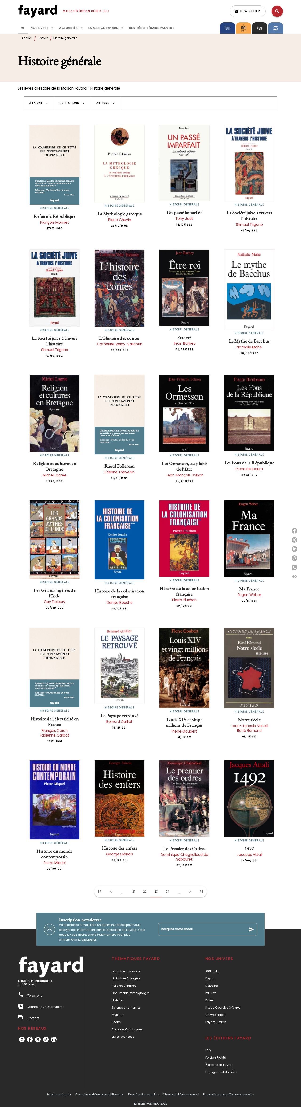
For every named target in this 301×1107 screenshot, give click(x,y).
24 (167, 891)
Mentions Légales (59, 1094)
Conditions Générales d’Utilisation (99, 1094)
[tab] (23, 28)
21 (133, 891)
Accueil (27, 38)
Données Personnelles (143, 1094)
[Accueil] (37, 11)
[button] (248, 11)
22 (145, 891)
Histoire (43, 38)
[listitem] (22, 1039)
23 (156, 891)
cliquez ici (89, 940)
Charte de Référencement (181, 1094)
